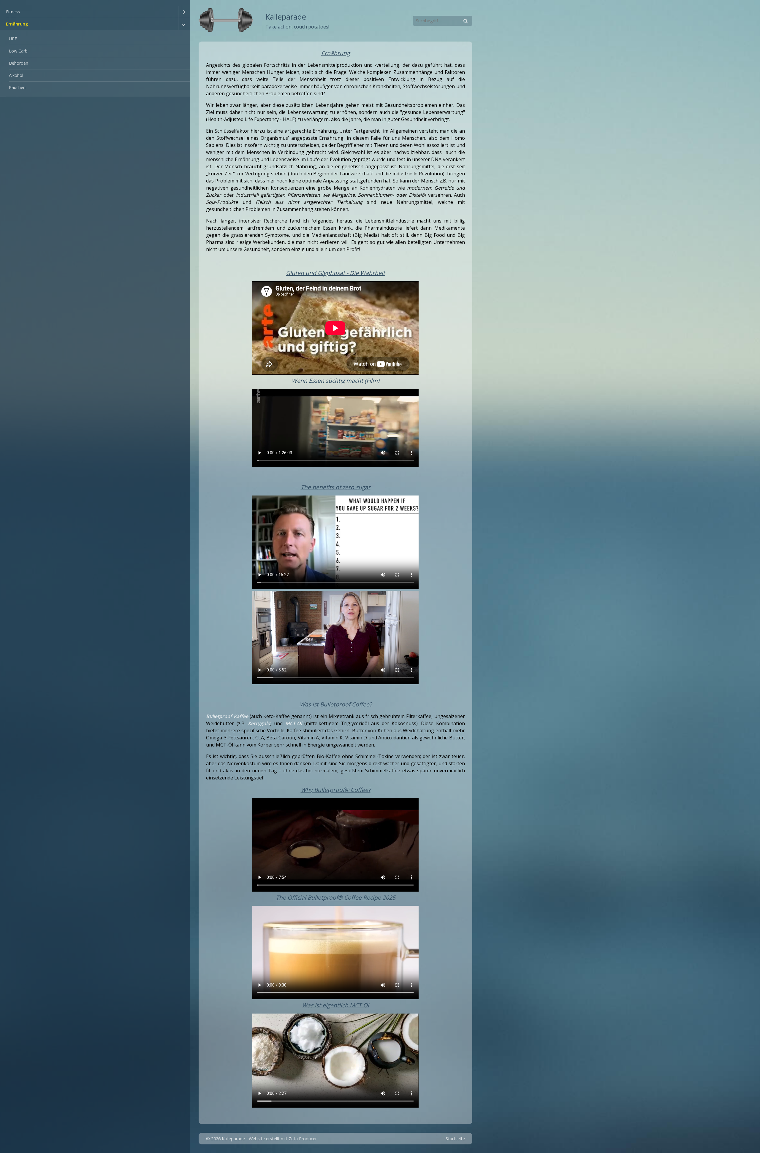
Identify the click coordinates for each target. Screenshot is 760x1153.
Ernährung (17, 24)
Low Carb (18, 51)
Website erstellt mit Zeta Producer (283, 1138)
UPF (13, 39)
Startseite (455, 1138)
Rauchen (17, 87)
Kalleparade (285, 17)
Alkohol (16, 75)
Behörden (18, 63)
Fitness (13, 12)
